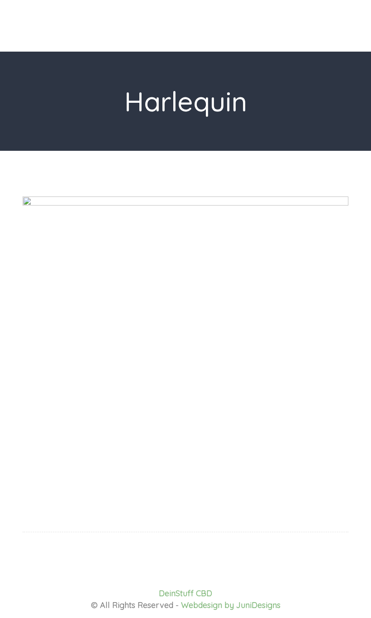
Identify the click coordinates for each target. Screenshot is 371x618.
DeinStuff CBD (185, 593)
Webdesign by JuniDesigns (231, 605)
